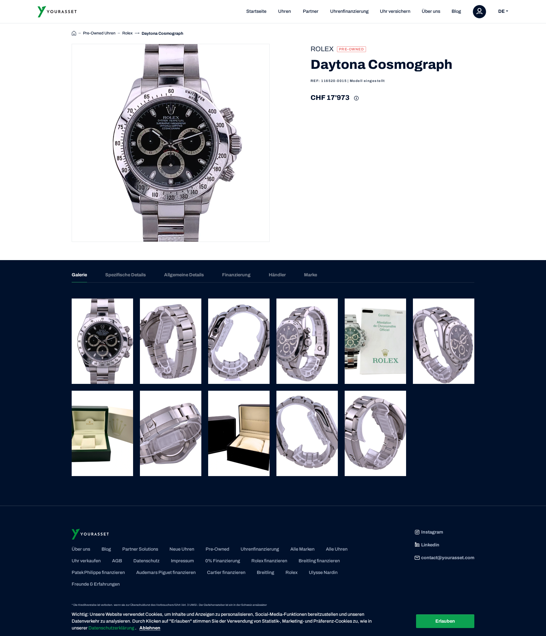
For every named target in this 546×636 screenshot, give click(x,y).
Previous (65, 143)
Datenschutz (146, 560)
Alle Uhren (337, 549)
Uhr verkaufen (86, 560)
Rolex (291, 572)
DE (501, 11)
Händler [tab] (277, 274)
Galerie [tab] (79, 274)
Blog (456, 11)
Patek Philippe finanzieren (98, 572)
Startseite (256, 11)
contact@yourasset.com (447, 557)
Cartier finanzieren (226, 572)
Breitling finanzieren (319, 560)
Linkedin (430, 544)
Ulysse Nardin (323, 572)
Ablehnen (149, 627)
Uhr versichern (395, 11)
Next (276, 143)
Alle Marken (302, 549)
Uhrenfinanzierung (349, 11)
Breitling (265, 572)
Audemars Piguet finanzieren (166, 572)
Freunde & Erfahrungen (96, 584)
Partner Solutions (140, 549)
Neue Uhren (181, 549)
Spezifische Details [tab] (125, 274)
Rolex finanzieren (269, 560)
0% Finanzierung (222, 560)
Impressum (182, 560)
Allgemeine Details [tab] (184, 274)
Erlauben (445, 621)
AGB (117, 560)
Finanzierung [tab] (236, 274)
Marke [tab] (310, 274)
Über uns (431, 11)
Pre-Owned (217, 549)
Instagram (432, 532)
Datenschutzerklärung (111, 627)
